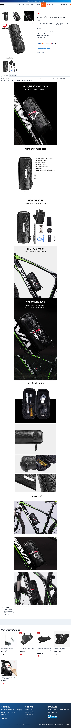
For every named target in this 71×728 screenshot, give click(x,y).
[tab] (5, 75)
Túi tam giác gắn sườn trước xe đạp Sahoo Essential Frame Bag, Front (44, 650)
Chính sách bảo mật (41, 724)
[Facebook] (3, 718)
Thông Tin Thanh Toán (29, 712)
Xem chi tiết (3, 714)
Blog (25, 716)
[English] (47, 4)
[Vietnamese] (50, 4)
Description (5, 75)
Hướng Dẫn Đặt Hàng (29, 711)
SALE (43, 4)
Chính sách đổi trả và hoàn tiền (63, 724)
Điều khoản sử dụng (49, 724)
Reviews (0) (13, 75)
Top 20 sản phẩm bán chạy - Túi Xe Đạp (43, 48)
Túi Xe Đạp (42, 52)
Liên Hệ (26, 717)
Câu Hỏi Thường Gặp (29, 714)
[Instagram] (6, 718)
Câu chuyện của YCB (29, 709)
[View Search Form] (53, 5)
